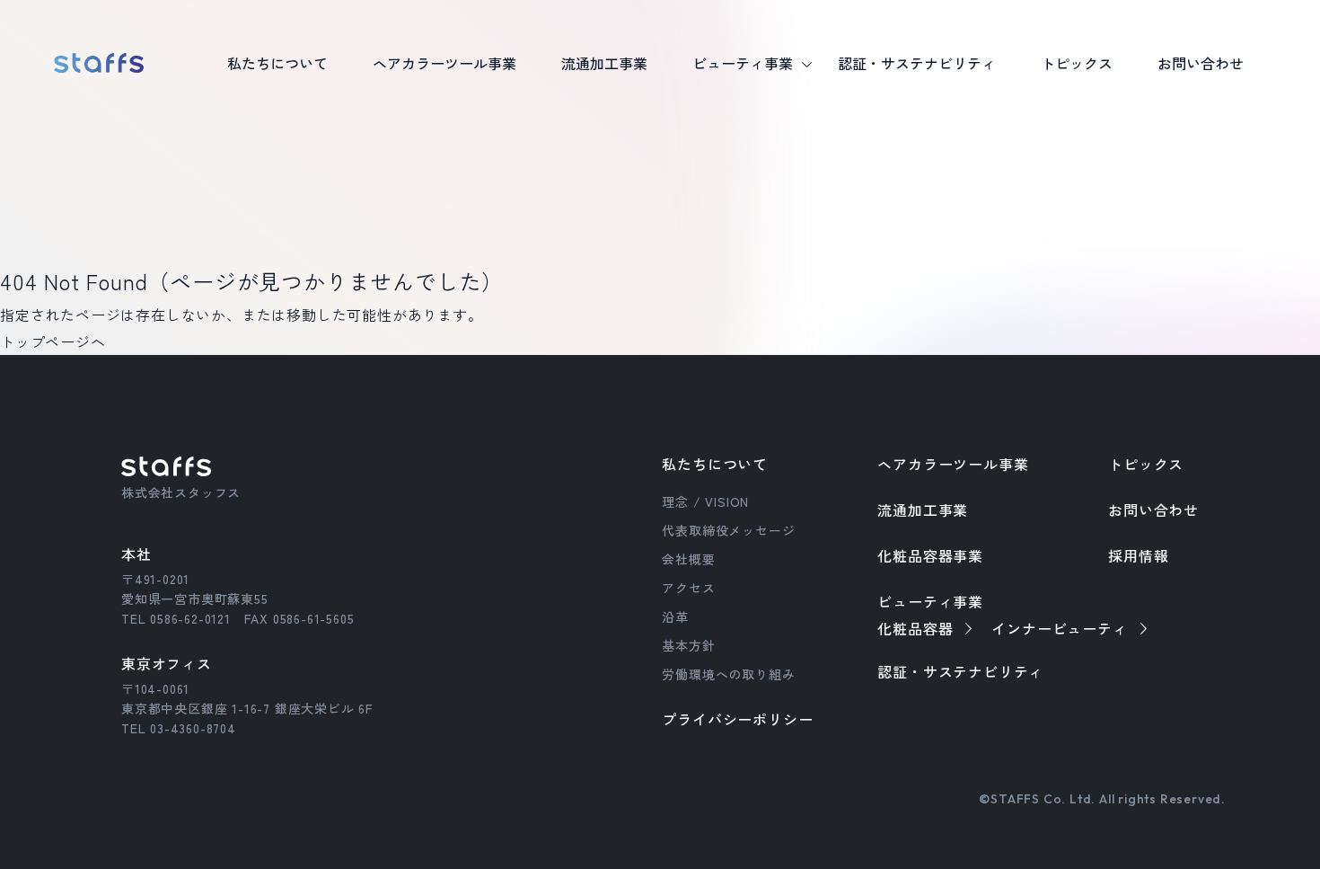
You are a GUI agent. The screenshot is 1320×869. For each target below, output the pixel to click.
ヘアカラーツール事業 (952, 463)
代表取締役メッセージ (728, 530)
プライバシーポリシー (737, 719)
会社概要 (688, 559)
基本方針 (688, 645)
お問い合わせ (1200, 63)
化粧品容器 (915, 628)
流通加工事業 (922, 509)
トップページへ (53, 341)
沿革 (675, 616)
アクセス (688, 587)
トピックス (1146, 463)
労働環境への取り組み (728, 674)
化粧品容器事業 (930, 555)
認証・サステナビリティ (960, 671)
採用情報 (1138, 555)
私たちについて (715, 463)
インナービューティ (1059, 628)
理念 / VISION (705, 501)
